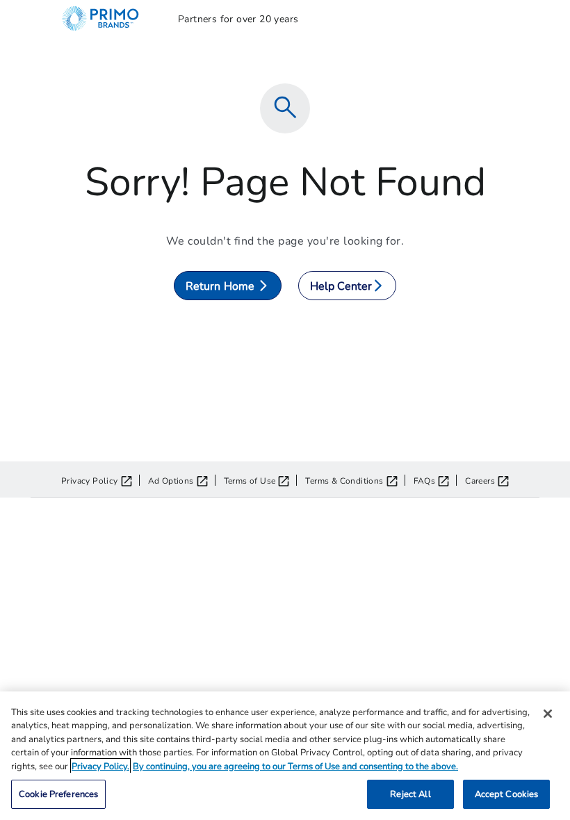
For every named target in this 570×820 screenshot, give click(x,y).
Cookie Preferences (58, 793)
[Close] (547, 713)
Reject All (410, 793)
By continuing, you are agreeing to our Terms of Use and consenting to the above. (295, 766)
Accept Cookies (507, 793)
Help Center (341, 285)
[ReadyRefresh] (108, 18)
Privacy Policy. (100, 766)
